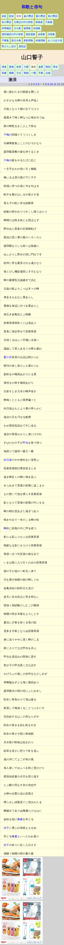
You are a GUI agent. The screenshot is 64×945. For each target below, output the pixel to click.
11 (55, 84)
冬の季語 (6, 22)
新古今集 (16, 40)
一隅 (33, 73)
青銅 (26, 73)
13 (62, 84)
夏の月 (8, 357)
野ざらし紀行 (9, 46)
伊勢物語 (6, 28)
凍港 (4, 67)
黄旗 (11, 67)
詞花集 (51, 34)
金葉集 (41, 34)
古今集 (17, 28)
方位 (18, 73)
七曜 (26, 67)
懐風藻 (39, 22)
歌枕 (11, 16)
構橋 (11, 73)
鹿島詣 (22, 46)
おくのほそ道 (55, 40)
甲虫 (25, 442)
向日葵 (8, 459)
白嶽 (48, 73)
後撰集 (27, 28)
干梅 (6, 134)
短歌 (4, 16)
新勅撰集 (28, 40)
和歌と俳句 (32, 7)
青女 (55, 67)
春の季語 (28, 16)
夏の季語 (40, 16)
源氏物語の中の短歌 (12, 34)
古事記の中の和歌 (23, 22)
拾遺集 (36, 28)
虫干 (6, 827)
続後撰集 (40, 40)
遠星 (40, 67)
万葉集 (48, 22)
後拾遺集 (30, 34)
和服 (4, 73)
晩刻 (48, 67)
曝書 (20, 819)
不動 (40, 73)
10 (51, 84)
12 (58, 84)
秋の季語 (53, 16)
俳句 (18, 16)
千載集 (5, 40)
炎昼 (18, 67)
